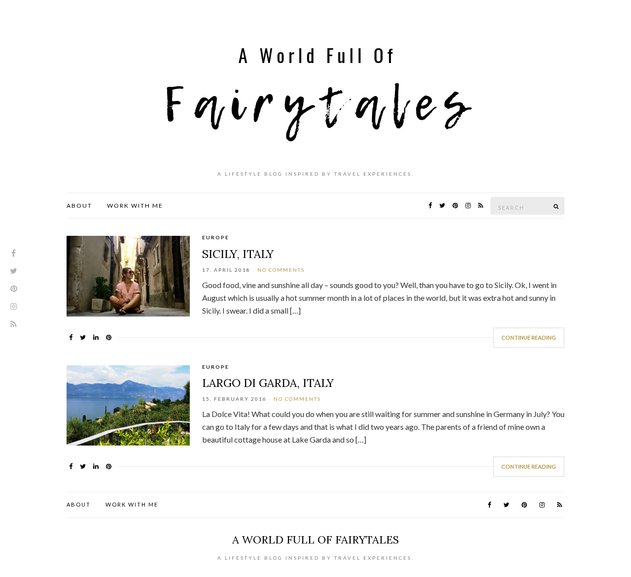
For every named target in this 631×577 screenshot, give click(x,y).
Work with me (135, 205)
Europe (215, 237)
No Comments (281, 270)
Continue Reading (528, 337)
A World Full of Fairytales (315, 539)
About (79, 205)
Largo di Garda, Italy (268, 383)
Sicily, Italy (238, 254)
